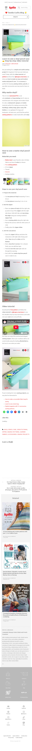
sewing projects (23, 434)
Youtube (8, 708)
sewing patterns (7, 114)
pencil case (12, 429)
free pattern (14, 309)
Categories (15, 16)
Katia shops (8, 687)
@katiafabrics (8, 719)
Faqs (24, 687)
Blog (24, 724)
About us (8, 678)
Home (3, 22)
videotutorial (22, 429)
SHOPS (6, 2)
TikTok (23, 719)
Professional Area (24, 697)
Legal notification (7, 735)
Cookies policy (24, 735)
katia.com (10, 2)
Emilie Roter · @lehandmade (11, 63)
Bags (6, 429)
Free (11, 164)
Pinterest (8, 713)
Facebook (24, 708)
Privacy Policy (11, 737)
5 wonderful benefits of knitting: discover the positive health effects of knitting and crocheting (15, 615)
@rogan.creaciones (21, 76)
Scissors (7, 171)
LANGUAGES (24, 2)
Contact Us (24, 678)
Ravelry (8, 724)
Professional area (17, 2)
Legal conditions (16, 735)
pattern (4, 76)
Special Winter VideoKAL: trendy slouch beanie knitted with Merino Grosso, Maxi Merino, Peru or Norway (14, 573)
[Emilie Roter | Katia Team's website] (2, 664)
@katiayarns (23, 713)
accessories (12, 434)
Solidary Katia (8, 697)
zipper (4, 432)
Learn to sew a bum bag (12, 404)
